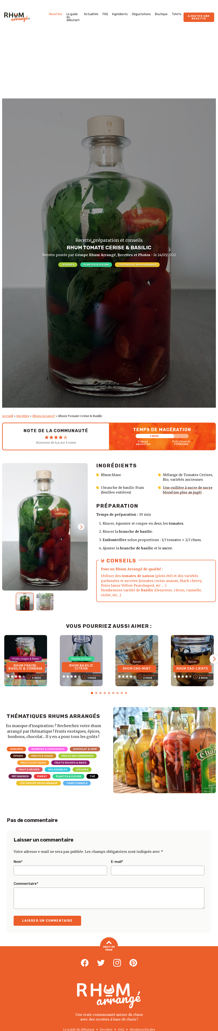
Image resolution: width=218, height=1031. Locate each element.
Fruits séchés (29, 769)
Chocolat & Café (85, 749)
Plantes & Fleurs (96, 264)
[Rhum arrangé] (17, 17)
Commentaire (26, 883)
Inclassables (57, 769)
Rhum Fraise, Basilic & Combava (26, 667)
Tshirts (176, 14)
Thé (92, 776)
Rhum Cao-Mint (137, 668)
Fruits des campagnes (77, 755)
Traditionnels (76, 783)
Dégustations (141, 14)
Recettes (55, 14)
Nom (18, 861)
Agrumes (16, 749)
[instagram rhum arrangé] (117, 963)
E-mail (117, 861)
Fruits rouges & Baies (70, 762)
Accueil (7, 416)
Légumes (68, 264)
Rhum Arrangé (43, 416)
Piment (42, 776)
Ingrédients (120, 14)
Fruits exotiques (33, 762)
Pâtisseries (20, 776)
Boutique (161, 14)
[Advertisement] (109, 66)
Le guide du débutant (73, 17)
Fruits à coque (42, 755)
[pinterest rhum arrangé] (133, 963)
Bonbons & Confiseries (48, 749)
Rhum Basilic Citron (81, 667)
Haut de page (109, 948)
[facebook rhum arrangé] (85, 963)
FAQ (105, 14)
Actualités (91, 14)
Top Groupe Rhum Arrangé (137, 264)
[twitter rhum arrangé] (101, 963)
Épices (18, 755)
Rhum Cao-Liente (192, 668)
